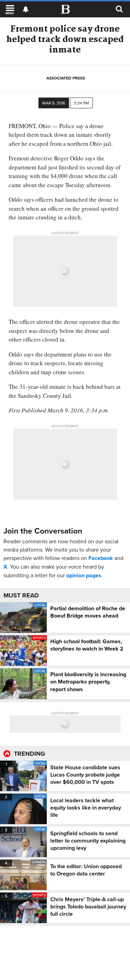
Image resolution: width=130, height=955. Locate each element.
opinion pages (83, 575)
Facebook (100, 558)
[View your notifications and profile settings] (26, 9)
